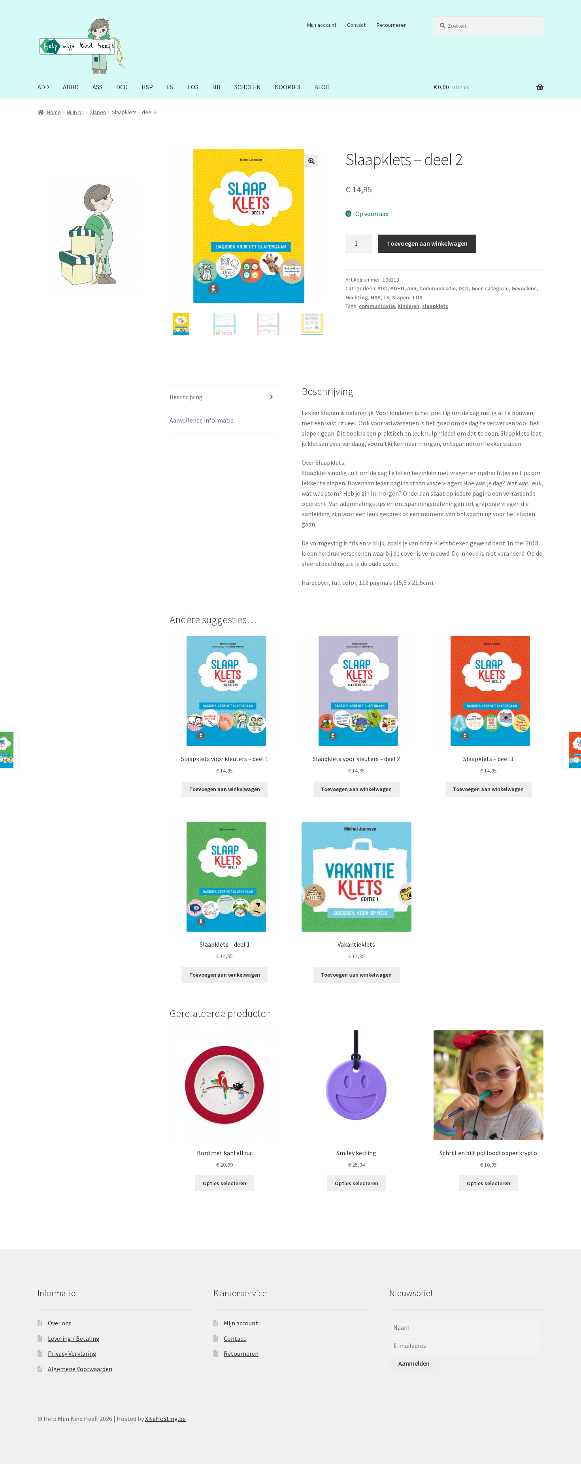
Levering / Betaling (74, 1338)
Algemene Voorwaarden (80, 1369)
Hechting (356, 297)
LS (170, 87)
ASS (97, 87)
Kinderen (408, 306)
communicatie (377, 306)
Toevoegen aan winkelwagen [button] (224, 789)
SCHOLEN (247, 87)
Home (54, 112)
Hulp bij (75, 112)
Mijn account (321, 24)
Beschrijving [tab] (186, 397)
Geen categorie (490, 288)
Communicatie (437, 288)
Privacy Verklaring (72, 1353)
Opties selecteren (224, 1183)
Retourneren (392, 24)
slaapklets (435, 306)
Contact (356, 24)
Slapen (98, 112)
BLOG (322, 87)
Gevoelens (524, 288)
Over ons (60, 1323)
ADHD (71, 87)
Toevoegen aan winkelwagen (427, 243)
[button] (311, 161)
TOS (192, 87)
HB (216, 87)
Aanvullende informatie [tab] (202, 420)
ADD (43, 87)
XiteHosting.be (165, 1419)
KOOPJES (287, 87)
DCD (122, 87)
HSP (147, 87)
